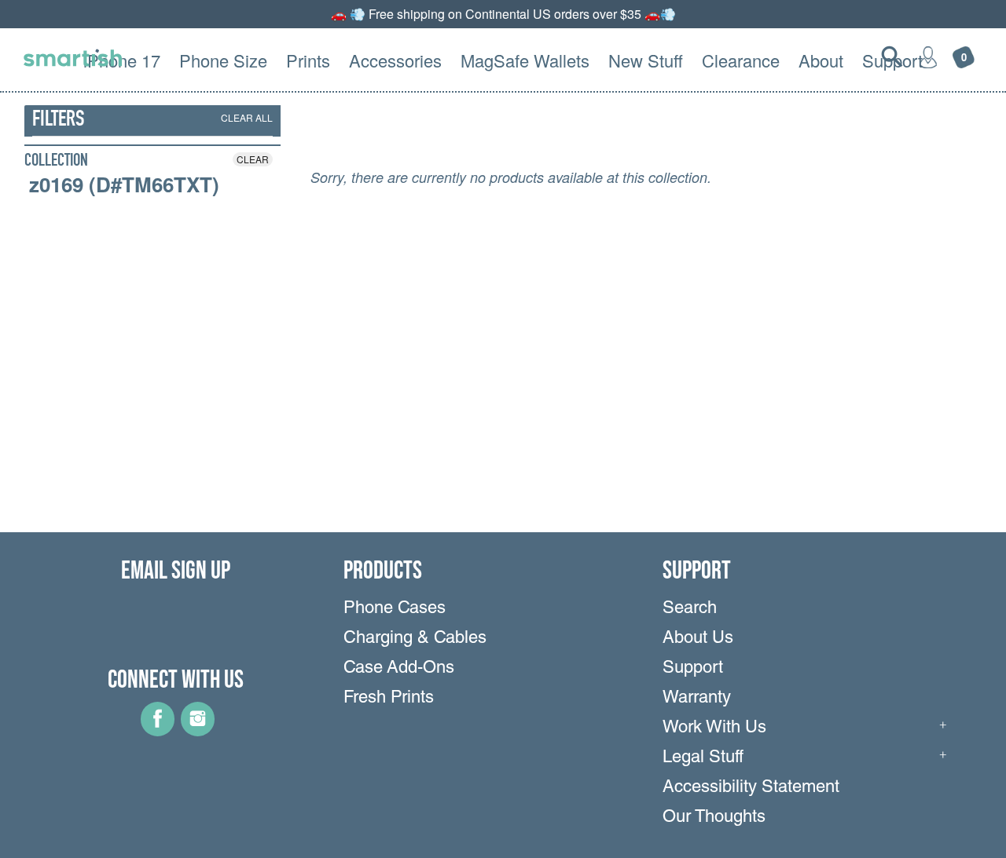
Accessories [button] (395, 60)
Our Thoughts (714, 818)
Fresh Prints (388, 698)
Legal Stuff (703, 758)
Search (690, 609)
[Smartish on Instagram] (198, 731)
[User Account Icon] (928, 56)
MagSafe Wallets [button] (525, 60)
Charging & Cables (414, 639)
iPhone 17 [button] (121, 60)
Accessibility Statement (751, 788)
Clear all (247, 117)
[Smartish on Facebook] (157, 731)
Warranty (697, 698)
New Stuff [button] (645, 60)
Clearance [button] (741, 60)
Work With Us (714, 728)
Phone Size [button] (223, 60)
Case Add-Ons (398, 668)
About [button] (821, 60)
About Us (698, 639)
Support (693, 668)
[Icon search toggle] (892, 56)
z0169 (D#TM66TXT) (124, 184)
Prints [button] (308, 60)
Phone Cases (394, 609)
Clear (253, 159)
